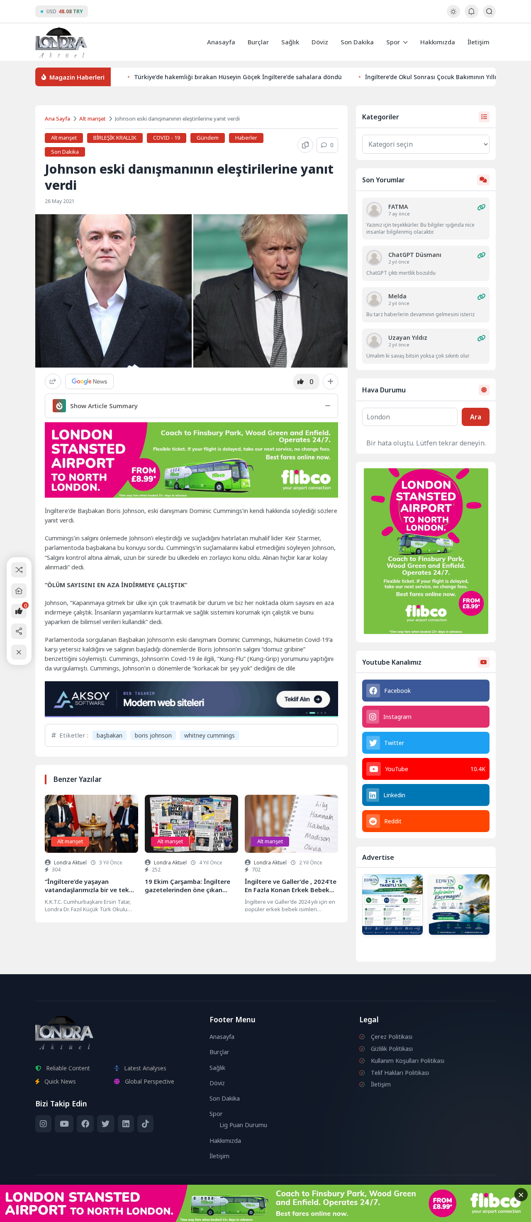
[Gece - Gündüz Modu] (453, 15)
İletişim (479, 42)
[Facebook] (85, 1123)
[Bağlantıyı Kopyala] (305, 145)
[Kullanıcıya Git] (374, 210)
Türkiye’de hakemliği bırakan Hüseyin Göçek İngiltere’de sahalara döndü (238, 77)
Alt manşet (92, 118)
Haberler (246, 137)
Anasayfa (221, 42)
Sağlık (290, 42)
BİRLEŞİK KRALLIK (114, 137)
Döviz (320, 42)
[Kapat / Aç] (19, 652)
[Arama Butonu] (489, 11)
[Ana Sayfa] (19, 590)
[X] (105, 1123)
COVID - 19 (166, 137)
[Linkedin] (126, 1123)
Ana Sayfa (57, 118)
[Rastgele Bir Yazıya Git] (19, 570)
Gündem (208, 137)
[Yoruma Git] (481, 207)
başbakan (109, 735)
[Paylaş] (53, 381)
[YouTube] (64, 1123)
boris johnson (153, 735)
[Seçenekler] (330, 382)
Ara (475, 416)
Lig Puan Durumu (243, 1125)
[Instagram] (43, 1123)
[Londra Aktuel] (61, 42)
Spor (393, 42)
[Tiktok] (145, 1123)
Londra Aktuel (70, 862)
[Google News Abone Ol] (89, 381)
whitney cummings (209, 735)
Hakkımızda (437, 42)
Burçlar (258, 42)
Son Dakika (357, 42)
